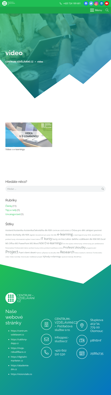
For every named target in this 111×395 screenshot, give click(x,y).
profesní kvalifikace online (53, 248)
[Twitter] (91, 3)
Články (8, 205)
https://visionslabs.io (21, 374)
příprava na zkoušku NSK (51, 253)
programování (91, 248)
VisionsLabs (25, 257)
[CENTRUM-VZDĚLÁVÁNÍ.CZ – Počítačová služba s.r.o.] (48, 324)
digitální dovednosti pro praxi (40, 235)
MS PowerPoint (22, 243)
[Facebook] (86, 3)
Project (11, 251)
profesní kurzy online (36, 248)
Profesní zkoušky (74, 247)
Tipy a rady (11, 210)
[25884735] (83, 353)
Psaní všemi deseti (27, 252)
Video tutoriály (15, 257)
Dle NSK (54, 235)
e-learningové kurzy (80, 235)
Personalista (9, 248)
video (14, 53)
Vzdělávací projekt (36, 257)
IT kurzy (46, 239)
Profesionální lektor (21, 248)
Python (39, 253)
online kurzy (78, 244)
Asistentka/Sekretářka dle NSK (38, 230)
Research (67, 252)
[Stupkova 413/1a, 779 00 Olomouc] (83, 325)
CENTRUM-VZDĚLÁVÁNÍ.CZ (61, 230)
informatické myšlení (23, 239)
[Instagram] (96, 3)
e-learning (65, 234)
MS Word (34, 243)
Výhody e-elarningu (52, 256)
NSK (41, 243)
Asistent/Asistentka (14, 230)
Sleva (77, 253)
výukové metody (67, 257)
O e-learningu (53, 243)
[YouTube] (107, 3)
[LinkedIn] (101, 3)
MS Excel (101, 239)
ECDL (89, 235)
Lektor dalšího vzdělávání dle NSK (81, 239)
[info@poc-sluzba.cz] (48, 339)
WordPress (77, 257)
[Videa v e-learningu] (28, 124)
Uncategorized (12, 214)
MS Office (9, 243)
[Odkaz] (8, 3)
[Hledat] (107, 10)
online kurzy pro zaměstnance (93, 244)
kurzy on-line (59, 239)
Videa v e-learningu (15, 149)
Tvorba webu (97, 253)
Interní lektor (35, 239)
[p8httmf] (83, 340)
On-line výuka (68, 244)
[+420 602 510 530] (48, 352)
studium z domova (85, 253)
